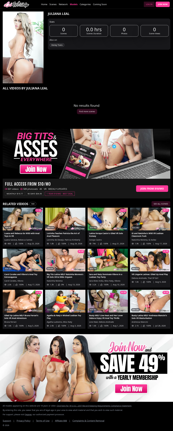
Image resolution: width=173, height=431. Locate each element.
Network (63, 4)
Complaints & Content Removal (88, 420)
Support (8, 420)
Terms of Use (44, 420)
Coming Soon (100, 4)
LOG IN (149, 4)
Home (44, 4)
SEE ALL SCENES (161, 204)
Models (74, 4)
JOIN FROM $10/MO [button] (152, 188)
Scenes (53, 4)
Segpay (28, 414)
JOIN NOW (163, 4)
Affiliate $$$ (62, 420)
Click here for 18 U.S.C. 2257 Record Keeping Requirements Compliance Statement (94, 405)
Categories (85, 4)
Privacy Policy (25, 420)
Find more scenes (87, 111)
